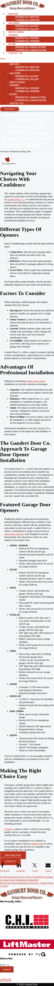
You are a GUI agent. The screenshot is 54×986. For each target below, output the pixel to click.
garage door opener (36, 381)
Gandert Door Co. (15, 199)
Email (3, 964)
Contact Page (36, 843)
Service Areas (16, 32)
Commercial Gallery (27, 29)
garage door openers (14, 534)
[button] (27, 58)
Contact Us (15, 53)
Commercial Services (27, 20)
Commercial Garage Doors (30, 50)
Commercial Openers (27, 41)
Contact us (9, 829)
